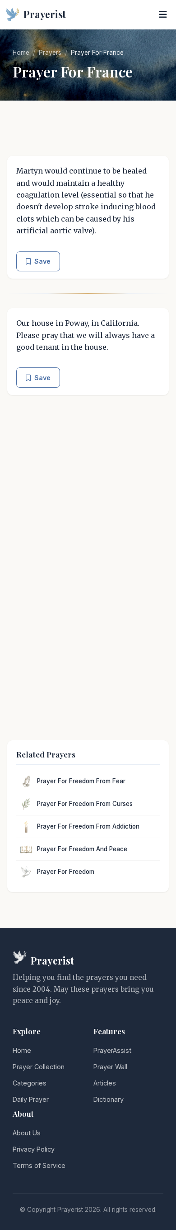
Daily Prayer (31, 1099)
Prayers (50, 52)
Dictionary (108, 1099)
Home (21, 52)
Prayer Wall (110, 1067)
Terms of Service (39, 1165)
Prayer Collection (39, 1067)
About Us (27, 1133)
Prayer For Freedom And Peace (82, 849)
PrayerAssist (112, 1050)
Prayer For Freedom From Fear (81, 781)
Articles (104, 1083)
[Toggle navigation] (163, 14)
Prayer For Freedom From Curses (85, 803)
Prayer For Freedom (65, 871)
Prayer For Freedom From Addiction (88, 826)
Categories (29, 1083)
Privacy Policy (34, 1149)
